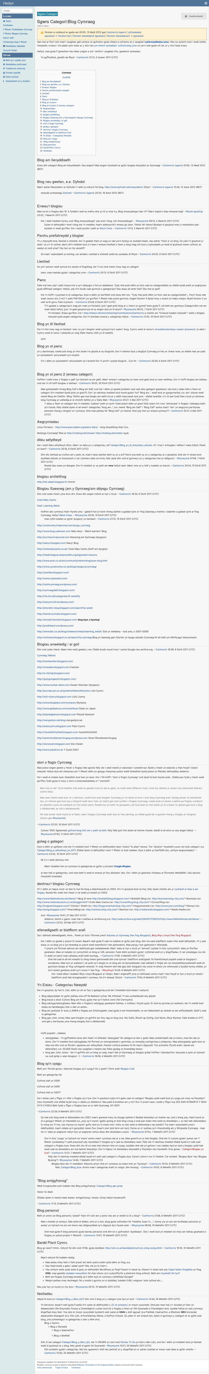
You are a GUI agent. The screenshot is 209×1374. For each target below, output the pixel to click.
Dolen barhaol (12, 76)
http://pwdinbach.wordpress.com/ (55, 625)
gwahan (49, 35)
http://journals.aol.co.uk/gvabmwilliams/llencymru (63, 690)
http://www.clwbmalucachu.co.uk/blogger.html (62, 902)
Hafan (8, 21)
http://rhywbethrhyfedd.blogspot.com (57, 732)
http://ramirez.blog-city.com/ (101, 909)
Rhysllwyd (108, 970)
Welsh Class (65, 515)
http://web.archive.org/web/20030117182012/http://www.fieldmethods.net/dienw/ (155, 919)
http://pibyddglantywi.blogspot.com (56, 714)
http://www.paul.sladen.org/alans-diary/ (76, 427)
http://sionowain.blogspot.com (53, 743)
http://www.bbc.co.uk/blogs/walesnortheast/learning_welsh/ (69, 631)
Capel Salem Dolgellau (180, 1269)
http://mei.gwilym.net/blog (51, 720)
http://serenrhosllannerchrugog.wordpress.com (62, 737)
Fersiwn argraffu (13, 72)
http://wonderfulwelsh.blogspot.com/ (57, 619)
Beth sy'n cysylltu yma (16, 60)
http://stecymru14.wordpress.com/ (55, 602)
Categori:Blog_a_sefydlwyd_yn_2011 (56, 850)
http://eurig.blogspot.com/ (51, 909)
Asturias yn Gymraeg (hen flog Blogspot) (128, 935)
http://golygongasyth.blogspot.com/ (56, 678)
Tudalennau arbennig (15, 68)
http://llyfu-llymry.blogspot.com (54, 696)
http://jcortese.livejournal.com (53, 537)
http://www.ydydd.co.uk (50, 749)
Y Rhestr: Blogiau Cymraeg (15, 33)
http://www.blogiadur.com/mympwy (56, 702)
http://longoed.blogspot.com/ (53, 905)
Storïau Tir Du (127, 1342)
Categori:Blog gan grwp (110, 1185)
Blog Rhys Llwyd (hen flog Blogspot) (171, 935)
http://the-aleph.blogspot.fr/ (52, 481)
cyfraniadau (134, 32)
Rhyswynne (142, 220)
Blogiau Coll (127, 1068)
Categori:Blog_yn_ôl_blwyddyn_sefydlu (131, 445)
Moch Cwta (106, 228)
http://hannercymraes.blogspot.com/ (56, 613)
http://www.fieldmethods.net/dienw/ (56, 898)
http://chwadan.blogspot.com (53, 667)
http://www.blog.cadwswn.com (54, 531)
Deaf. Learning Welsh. (48, 505)
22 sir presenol (119, 1304)
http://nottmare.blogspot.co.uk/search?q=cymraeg (64, 637)
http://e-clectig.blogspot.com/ (53, 673)
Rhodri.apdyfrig (194, 211)
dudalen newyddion (76, 1273)
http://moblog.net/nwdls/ (109, 433)
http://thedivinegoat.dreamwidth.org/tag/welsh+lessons (67, 554)
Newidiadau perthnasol (16, 64)
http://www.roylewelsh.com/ (52, 578)
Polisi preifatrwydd (44, 1367)
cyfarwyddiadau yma (156, 41)
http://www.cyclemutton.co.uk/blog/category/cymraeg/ (67, 566)
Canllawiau (8, 25)
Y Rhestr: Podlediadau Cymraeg (17, 29)
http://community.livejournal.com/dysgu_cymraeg (63, 525)
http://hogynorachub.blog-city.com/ (112, 905)
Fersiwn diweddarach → (120, 35)
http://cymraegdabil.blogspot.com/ (56, 590)
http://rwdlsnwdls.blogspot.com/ (151, 909)
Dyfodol (67, 192)
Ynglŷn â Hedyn (61, 1367)
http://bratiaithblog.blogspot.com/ (110, 898)
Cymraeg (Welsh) (46, 655)
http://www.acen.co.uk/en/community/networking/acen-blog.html (72, 560)
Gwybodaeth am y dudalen (18, 81)
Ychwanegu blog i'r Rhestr (15, 41)
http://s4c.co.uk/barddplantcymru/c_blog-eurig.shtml (133, 1248)
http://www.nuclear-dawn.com (53, 684)
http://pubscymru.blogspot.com (54, 726)
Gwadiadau (75, 1367)
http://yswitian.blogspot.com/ (53, 572)
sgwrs (122, 32)
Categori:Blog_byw (71, 1167)
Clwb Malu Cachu (46, 499)
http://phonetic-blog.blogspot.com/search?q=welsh (65, 607)
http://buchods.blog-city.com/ (168, 898)
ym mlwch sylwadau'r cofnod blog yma (115, 45)
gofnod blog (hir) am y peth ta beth (87, 830)
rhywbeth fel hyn (170, 1273)
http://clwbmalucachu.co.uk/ (52, 548)
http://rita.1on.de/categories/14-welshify (58, 596)
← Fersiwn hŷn (63, 35)
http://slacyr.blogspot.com (51, 543)
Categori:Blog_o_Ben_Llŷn (69, 1299)
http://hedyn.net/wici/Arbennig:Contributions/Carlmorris (114, 313)
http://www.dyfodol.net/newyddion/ (124, 187)
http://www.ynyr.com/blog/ (170, 905)
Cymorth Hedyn (10, 50)
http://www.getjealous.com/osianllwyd (57, 708)
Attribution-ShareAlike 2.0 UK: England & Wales (95, 1365)
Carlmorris (82, 57)
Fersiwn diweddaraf (83, 35)
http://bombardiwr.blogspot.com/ (55, 661)
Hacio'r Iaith (8, 37)
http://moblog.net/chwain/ (81, 433)
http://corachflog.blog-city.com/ (131, 902)
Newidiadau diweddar (15, 46)
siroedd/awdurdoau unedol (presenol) (175, 329)
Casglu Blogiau (122, 866)
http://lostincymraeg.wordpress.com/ (57, 584)
